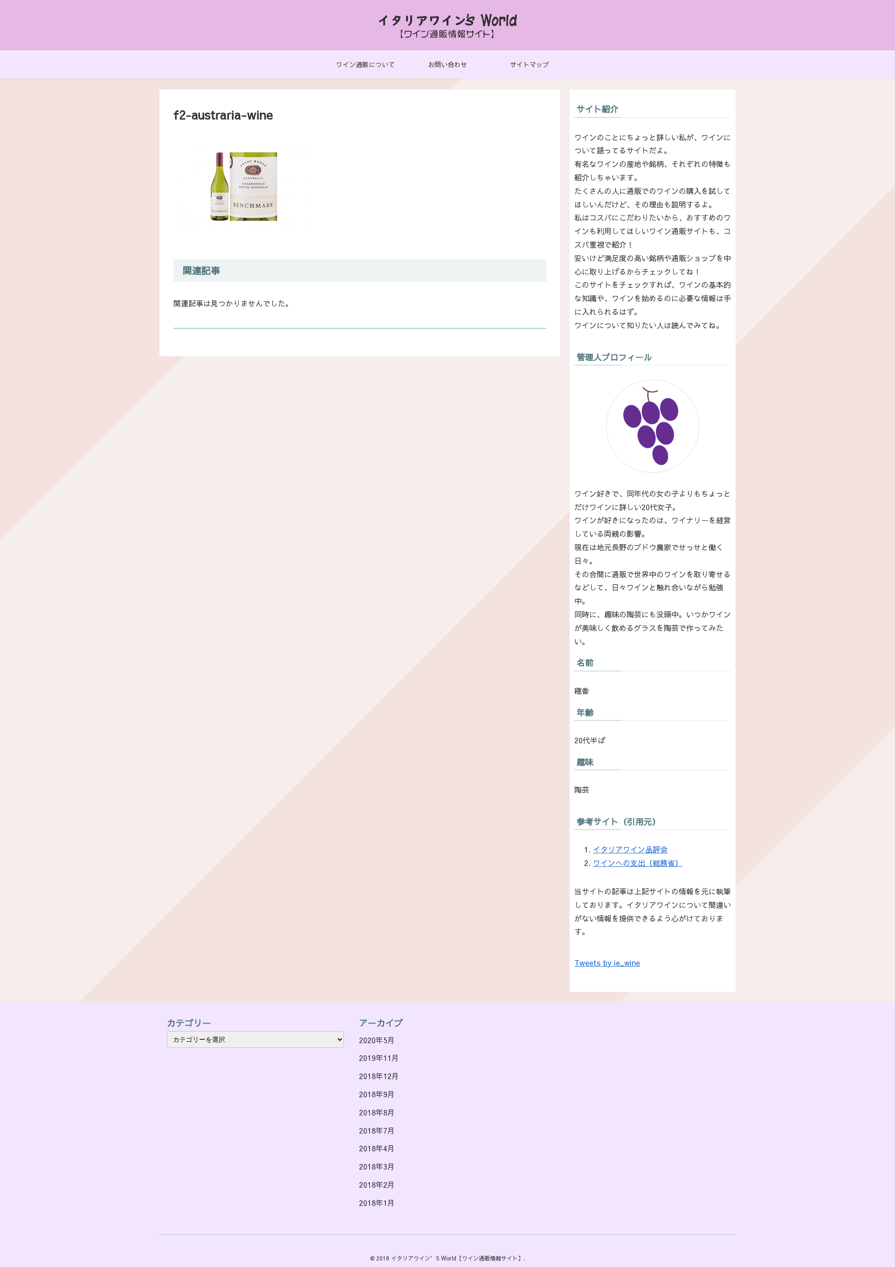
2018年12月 (379, 1076)
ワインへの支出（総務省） (637, 863)
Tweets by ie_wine (607, 962)
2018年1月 (377, 1203)
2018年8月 (377, 1112)
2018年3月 (377, 1166)
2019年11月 (379, 1057)
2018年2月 (377, 1184)
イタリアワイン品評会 (630, 849)
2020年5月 (377, 1040)
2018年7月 (377, 1130)
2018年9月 (377, 1094)
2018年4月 (377, 1148)
